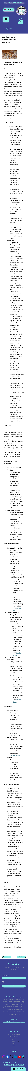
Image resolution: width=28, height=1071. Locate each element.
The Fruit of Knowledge (14, 2)
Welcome (13, 1045)
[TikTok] (23, 1056)
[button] (20, 21)
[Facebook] (7, 1056)
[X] (11, 1056)
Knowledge (14, 1038)
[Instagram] (3, 1056)
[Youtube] (19, 1056)
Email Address (6, 975)
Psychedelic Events (13, 1036)
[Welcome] (19, 1045)
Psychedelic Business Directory (14, 1034)
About (13, 1043)
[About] (19, 1043)
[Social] (19, 1040)
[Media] (19, 1042)
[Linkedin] (15, 1056)
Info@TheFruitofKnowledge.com (14, 1022)
